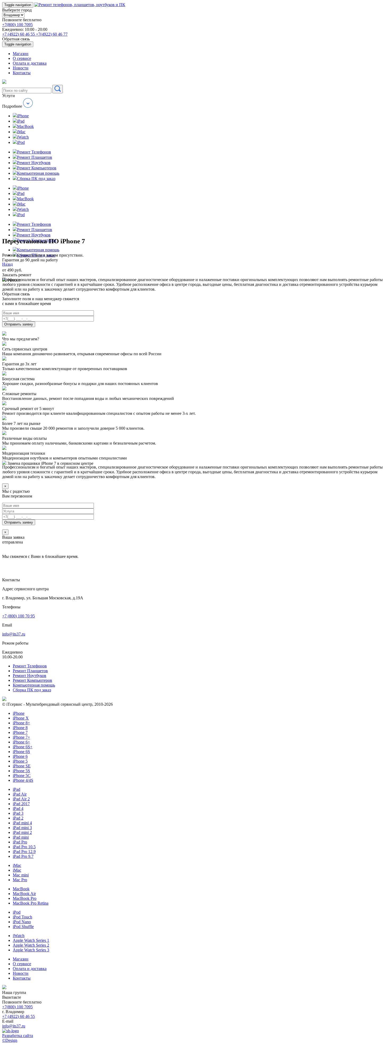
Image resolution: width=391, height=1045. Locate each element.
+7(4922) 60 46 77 (52, 34)
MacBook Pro (24, 898)
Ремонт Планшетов (30, 670)
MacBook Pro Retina (30, 903)
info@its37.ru (13, 634)
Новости (20, 68)
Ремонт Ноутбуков (29, 675)
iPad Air (20, 794)
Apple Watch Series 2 (31, 945)
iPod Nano (22, 921)
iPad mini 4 (22, 823)
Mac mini (21, 875)
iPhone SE (22, 766)
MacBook (21, 889)
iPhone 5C (22, 775)
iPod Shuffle (23, 926)
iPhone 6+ (21, 742)
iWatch (18, 935)
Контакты (22, 72)
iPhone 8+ (21, 723)
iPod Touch (22, 917)
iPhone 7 (20, 732)
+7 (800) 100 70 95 (18, 616)
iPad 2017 (21, 803)
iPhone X (21, 718)
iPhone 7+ (21, 737)
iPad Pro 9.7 (23, 856)
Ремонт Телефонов (30, 666)
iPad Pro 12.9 (24, 851)
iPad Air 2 (21, 799)
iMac (17, 865)
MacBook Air (24, 893)
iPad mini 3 (22, 827)
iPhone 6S (21, 751)
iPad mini (21, 837)
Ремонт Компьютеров (32, 680)
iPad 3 (18, 813)
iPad (16, 789)
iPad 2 (18, 818)
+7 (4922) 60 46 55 (19, 34)
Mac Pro (20, 879)
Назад (7, 264)
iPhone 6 (20, 756)
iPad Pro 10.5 (24, 847)
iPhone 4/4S (23, 780)
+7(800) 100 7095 (17, 24)
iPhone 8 (20, 727)
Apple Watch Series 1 (31, 940)
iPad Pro (20, 842)
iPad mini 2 (22, 832)
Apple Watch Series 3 (31, 950)
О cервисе (22, 58)
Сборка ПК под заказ (32, 690)
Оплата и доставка (30, 63)
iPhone (18, 713)
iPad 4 (18, 808)
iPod (16, 912)
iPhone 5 (20, 761)
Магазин (20, 53)
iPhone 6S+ (22, 747)
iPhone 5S (21, 770)
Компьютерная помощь (34, 685)
